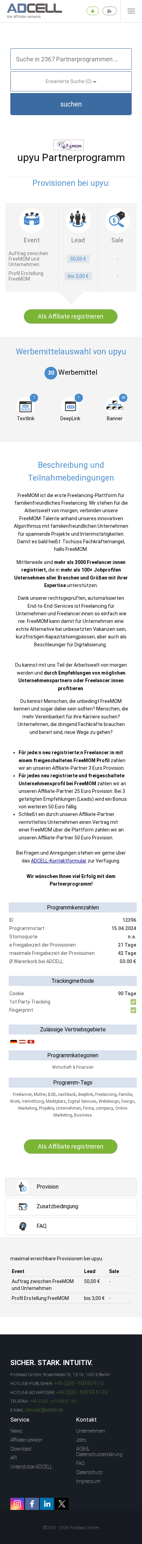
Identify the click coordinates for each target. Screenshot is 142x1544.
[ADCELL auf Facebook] (32, 1504)
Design (127, 1101)
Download (20, 1449)
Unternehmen (68, 1108)
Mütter (40, 1094)
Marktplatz (56, 1101)
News (16, 1431)
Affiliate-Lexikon (26, 1440)
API (13, 1458)
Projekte (46, 1108)
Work (15, 1101)
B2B (52, 1094)
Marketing (27, 1108)
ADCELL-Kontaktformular (59, 861)
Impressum (88, 1481)
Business (83, 1115)
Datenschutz (89, 1472)
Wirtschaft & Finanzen (72, 1067)
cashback (67, 1094)
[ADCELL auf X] (62, 1504)
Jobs (81, 1440)
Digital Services (82, 1101)
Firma (88, 1108)
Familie (125, 1094)
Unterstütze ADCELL (31, 1467)
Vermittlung (33, 1101)
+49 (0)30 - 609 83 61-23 (82, 1392)
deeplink (85, 1094)
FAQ (80, 1463)
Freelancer (22, 1094)
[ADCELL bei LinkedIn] (47, 1504)
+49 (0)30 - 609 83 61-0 (78, 1383)
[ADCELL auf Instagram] (17, 1504)
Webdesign (109, 1101)
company (104, 1108)
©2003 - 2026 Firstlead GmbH (71, 1527)
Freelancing (105, 1094)
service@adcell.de (44, 1410)
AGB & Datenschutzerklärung (99, 1451)
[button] (71, 104)
